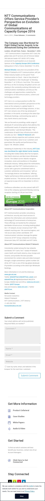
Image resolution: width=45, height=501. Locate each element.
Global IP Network (24, 135)
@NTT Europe (15, 284)
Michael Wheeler (10, 70)
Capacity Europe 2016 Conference (27, 63)
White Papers (18, 422)
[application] (22, 491)
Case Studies (18, 416)
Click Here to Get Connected (20, 461)
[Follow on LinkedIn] (24, 482)
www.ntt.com (23, 287)
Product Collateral (21, 410)
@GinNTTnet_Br (10, 279)
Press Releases (19, 35)
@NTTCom (8, 289)
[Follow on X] (10, 482)
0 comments (30, 35)
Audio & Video (19, 428)
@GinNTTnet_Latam (26, 277)
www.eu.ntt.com (33, 282)
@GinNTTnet (14, 277)
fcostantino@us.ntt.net (12, 306)
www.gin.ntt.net (10, 274)
